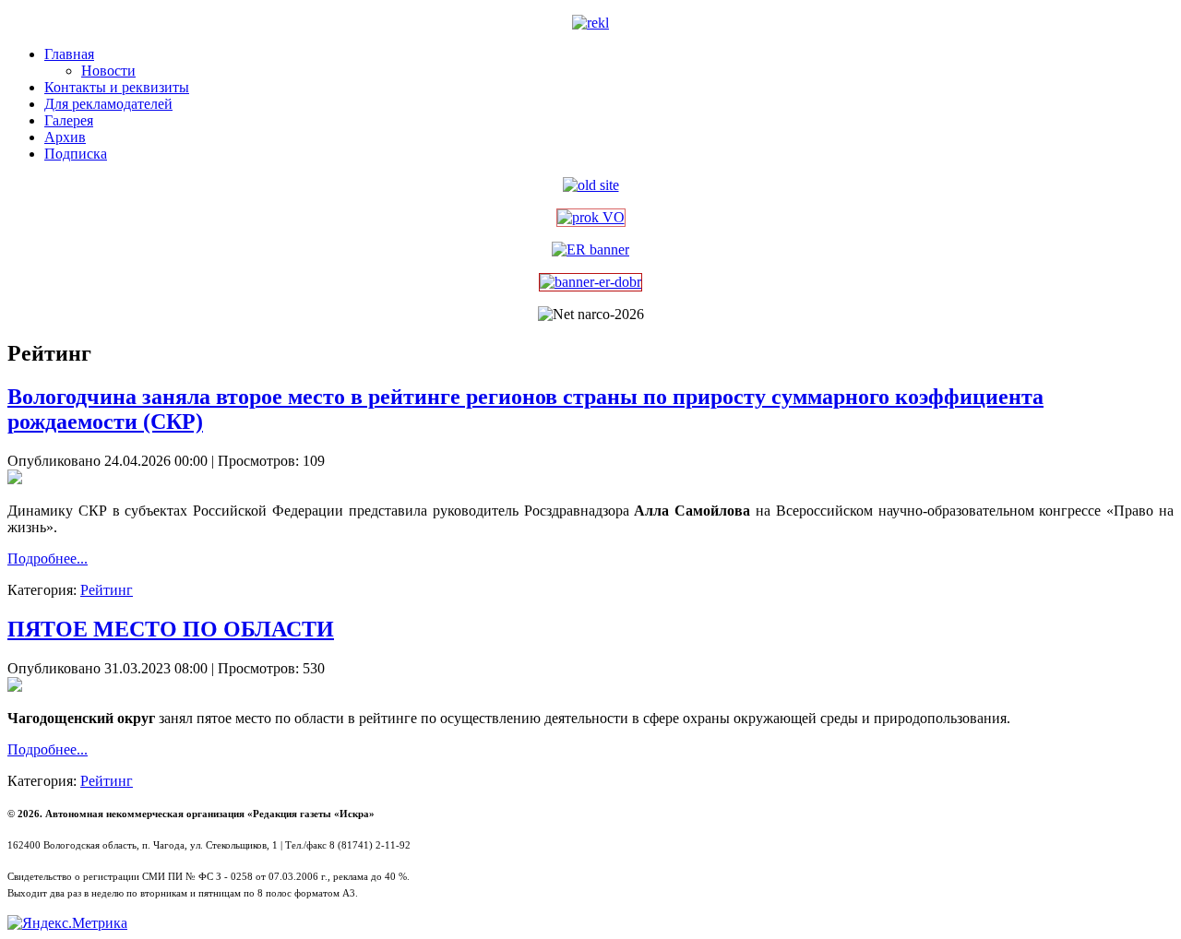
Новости (108, 70)
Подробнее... (47, 558)
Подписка (75, 153)
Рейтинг (106, 590)
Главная (69, 54)
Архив (65, 137)
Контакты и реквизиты (116, 87)
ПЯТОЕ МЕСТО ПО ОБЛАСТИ (170, 629)
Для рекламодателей (108, 104)
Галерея (68, 120)
